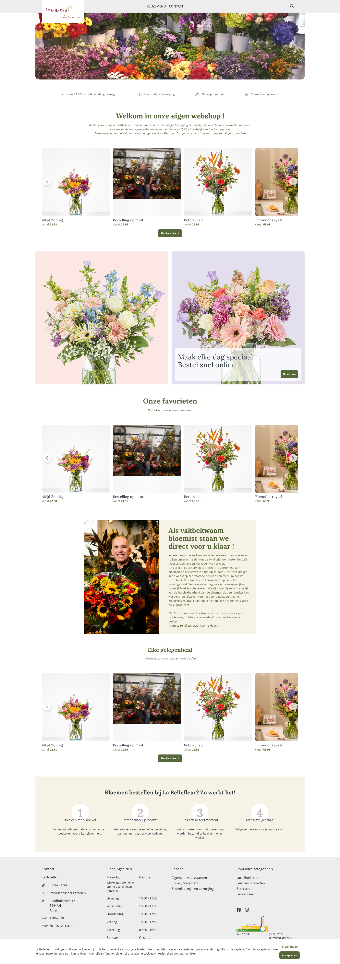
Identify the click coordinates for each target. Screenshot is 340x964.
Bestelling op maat (128, 220)
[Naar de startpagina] (63, 11)
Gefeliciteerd (246, 894)
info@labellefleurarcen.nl (68, 893)
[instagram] (247, 908)
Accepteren (289, 955)
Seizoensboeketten (251, 883)
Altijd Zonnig (52, 220)
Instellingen (290, 946)
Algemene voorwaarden (189, 877)
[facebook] (239, 908)
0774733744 (58, 885)
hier (157, 949)
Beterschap (193, 220)
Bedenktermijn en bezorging (193, 888)
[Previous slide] (47, 181)
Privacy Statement (185, 883)
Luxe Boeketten (248, 877)
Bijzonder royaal (268, 220)
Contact (176, 6)
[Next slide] (293, 181)
